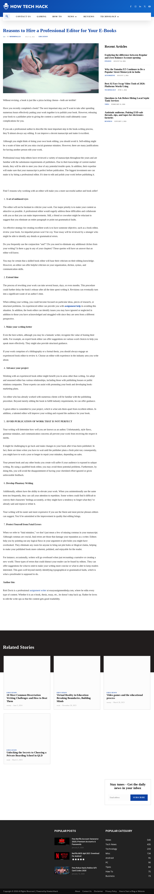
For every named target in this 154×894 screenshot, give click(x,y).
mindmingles (15, 36)
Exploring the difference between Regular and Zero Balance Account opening (126, 56)
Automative (110, 75)
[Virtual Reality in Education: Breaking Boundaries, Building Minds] (77, 672)
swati (58, 705)
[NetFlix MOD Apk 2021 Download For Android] (61, 856)
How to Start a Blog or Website (132, 891)
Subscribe (139, 797)
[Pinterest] (38, 608)
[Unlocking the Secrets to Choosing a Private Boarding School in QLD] (27, 730)
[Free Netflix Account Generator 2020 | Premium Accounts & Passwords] (61, 841)
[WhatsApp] (45, 608)
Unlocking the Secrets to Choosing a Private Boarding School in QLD (26, 754)
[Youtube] (149, 6)
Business (108, 121)
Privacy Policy (111, 891)
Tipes (107, 104)
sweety (9, 705)
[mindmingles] (5, 36)
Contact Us (87, 891)
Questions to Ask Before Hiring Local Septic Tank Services (127, 99)
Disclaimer (98, 891)
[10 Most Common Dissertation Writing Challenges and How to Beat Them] (27, 672)
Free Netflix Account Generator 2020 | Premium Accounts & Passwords (85, 841)
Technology (110, 90)
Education (43, 36)
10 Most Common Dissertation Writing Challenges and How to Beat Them (27, 698)
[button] (7, 17)
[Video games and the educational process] (127, 672)
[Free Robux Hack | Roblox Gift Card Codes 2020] (61, 870)
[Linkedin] (140, 6)
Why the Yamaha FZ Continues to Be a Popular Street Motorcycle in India (125, 70)
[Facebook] (130, 6)
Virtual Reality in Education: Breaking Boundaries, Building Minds (74, 698)
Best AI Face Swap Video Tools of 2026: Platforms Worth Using (125, 85)
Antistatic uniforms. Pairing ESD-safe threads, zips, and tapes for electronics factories (124, 115)
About (77, 891)
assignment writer (38, 590)
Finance (108, 61)
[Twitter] (144, 6)
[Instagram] (135, 6)
